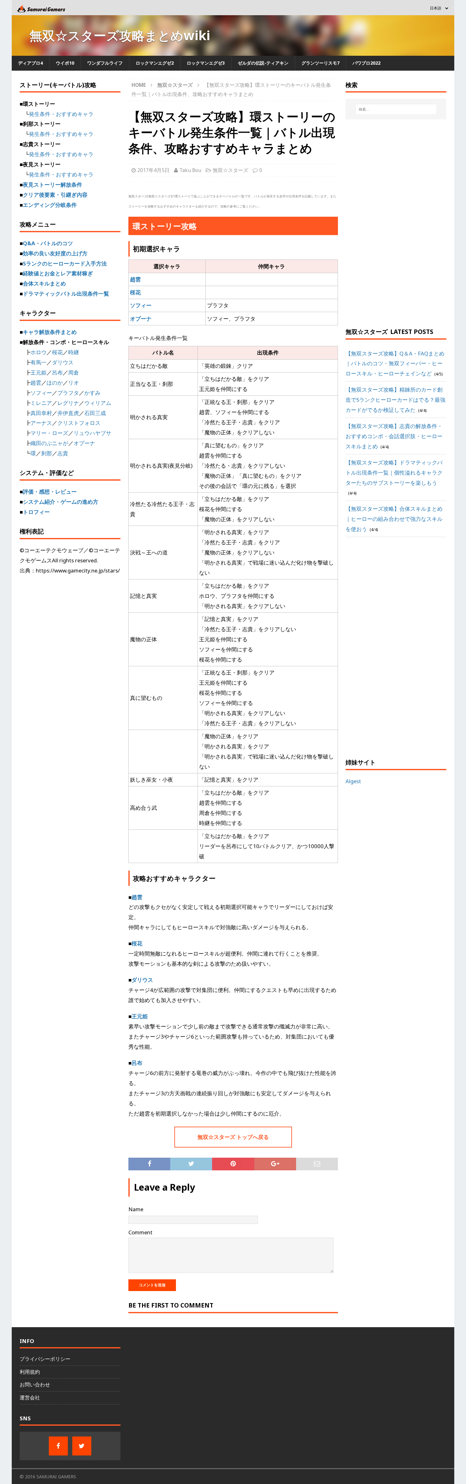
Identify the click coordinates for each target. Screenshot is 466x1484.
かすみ (92, 392)
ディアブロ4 (30, 63)
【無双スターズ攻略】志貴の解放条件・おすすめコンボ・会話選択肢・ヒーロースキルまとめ (394, 436)
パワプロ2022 (366, 63)
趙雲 (135, 279)
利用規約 (30, 1371)
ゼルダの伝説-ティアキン (263, 63)
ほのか (55, 382)
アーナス (41, 422)
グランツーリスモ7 (320, 63)
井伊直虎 (68, 413)
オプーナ (141, 318)
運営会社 (30, 1397)
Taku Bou (190, 170)
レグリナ (68, 402)
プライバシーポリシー (45, 1358)
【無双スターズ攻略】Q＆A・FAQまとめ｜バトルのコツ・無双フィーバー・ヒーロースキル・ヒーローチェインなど (395, 363)
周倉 (73, 372)
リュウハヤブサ (92, 433)
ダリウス (142, 979)
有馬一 (38, 362)
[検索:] (396, 109)
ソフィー (141, 305)
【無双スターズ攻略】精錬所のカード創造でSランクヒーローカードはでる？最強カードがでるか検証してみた (395, 399)
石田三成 (95, 413)
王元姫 (140, 1016)
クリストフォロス (78, 422)
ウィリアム (97, 402)
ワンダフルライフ (105, 63)
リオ (73, 382)
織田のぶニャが (49, 443)
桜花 (135, 292)
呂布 (137, 1062)
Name (135, 1209)
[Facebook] (58, 1445)
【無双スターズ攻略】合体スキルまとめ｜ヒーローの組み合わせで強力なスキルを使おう (394, 519)
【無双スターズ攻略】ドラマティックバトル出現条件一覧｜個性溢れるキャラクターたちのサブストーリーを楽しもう (394, 472)
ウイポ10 (65, 63)
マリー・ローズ (49, 433)
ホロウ (38, 352)
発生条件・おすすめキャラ (61, 114)
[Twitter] (81, 1445)
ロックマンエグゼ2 (155, 63)
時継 (73, 352)
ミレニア (41, 402)
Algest (353, 781)
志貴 (62, 453)
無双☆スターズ (230, 170)
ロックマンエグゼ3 (206, 63)
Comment (140, 1232)
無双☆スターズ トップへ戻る (233, 1137)
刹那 (46, 453)
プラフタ (68, 392)
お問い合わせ (35, 1384)
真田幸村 (41, 413)
